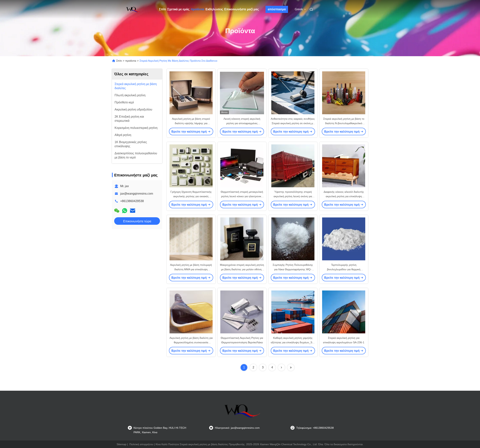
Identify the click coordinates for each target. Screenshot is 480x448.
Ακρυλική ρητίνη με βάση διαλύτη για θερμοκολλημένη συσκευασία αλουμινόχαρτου (191, 342)
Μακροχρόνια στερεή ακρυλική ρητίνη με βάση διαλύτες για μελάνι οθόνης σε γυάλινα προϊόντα (242, 269)
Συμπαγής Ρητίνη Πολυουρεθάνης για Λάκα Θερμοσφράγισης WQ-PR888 (293, 269)
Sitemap (121, 444)
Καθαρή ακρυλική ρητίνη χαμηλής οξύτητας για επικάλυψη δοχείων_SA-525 (293, 342)
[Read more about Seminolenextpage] (281, 367)
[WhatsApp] (124, 210)
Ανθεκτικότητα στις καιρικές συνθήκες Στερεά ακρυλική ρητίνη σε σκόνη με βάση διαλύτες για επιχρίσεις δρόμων (293, 123)
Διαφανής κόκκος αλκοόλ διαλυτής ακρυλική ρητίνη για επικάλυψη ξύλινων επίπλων (344, 196)
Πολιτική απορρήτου (141, 444)
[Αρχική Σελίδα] (133, 9)
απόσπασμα (277, 9)
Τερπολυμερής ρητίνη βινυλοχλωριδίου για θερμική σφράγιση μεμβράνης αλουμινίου (344, 269)
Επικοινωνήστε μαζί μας (241, 9)
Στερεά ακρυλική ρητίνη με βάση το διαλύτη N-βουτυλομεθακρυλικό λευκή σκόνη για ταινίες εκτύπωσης (343, 123)
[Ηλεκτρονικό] (132, 210)
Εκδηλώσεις (214, 9)
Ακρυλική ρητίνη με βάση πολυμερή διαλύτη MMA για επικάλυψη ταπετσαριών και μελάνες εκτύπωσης (191, 269)
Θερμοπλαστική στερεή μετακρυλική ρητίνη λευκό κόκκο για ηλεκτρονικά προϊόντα (242, 196)
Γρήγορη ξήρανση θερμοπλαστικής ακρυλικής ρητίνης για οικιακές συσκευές (191, 196)
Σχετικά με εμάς (178, 9)
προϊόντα (197, 9)
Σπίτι (162, 9)
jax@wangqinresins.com (136, 193)
